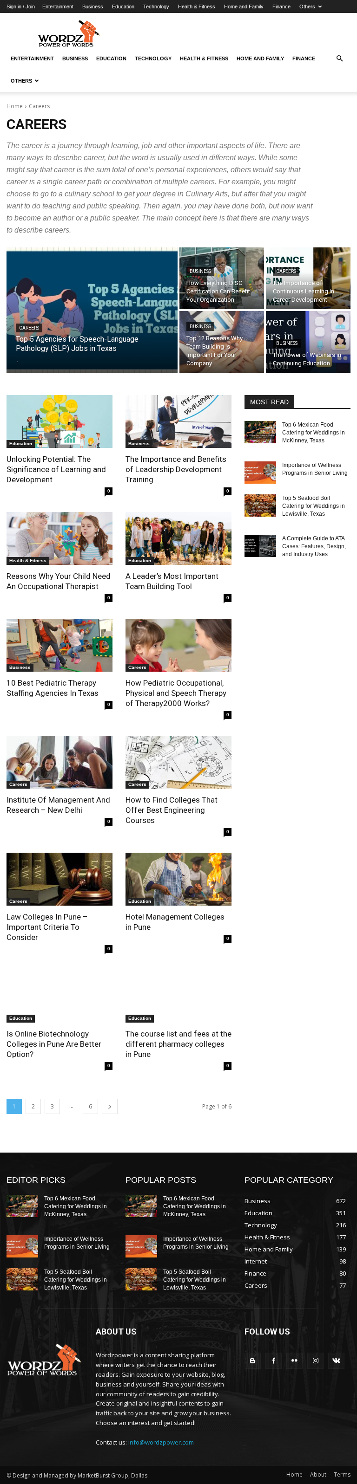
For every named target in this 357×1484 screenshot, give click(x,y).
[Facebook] (273, 1361)
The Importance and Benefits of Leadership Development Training (176, 469)
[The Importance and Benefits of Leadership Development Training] (178, 421)
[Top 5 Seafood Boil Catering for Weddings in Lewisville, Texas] (260, 505)
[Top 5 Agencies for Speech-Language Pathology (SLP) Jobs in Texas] (92, 310)
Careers (29, 327)
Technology (156, 6)
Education (123, 6)
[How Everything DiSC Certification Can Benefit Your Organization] (221, 278)
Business (92, 6)
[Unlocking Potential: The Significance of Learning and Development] (59, 421)
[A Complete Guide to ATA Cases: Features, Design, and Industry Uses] (260, 546)
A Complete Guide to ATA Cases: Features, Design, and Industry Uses (314, 546)
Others (307, 6)
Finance (281, 6)
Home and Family (244, 6)
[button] (339, 58)
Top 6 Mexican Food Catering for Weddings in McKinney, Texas (313, 432)
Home (15, 106)
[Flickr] (294, 1361)
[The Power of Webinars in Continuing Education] (308, 342)
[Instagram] (315, 1361)
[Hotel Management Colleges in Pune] (178, 879)
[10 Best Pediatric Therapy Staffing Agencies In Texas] (59, 645)
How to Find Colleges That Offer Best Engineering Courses (172, 810)
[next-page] (110, 1106)
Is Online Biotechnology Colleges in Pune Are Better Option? (54, 1044)
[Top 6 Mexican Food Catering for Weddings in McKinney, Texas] (260, 432)
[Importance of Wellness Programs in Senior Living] (260, 472)
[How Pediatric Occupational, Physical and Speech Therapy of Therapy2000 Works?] (178, 645)
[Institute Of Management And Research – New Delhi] (59, 762)
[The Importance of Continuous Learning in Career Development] (308, 278)
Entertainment (57, 6)
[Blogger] (253, 1361)
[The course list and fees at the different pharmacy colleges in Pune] (178, 996)
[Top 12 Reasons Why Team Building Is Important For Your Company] (221, 342)
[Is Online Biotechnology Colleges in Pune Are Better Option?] (59, 996)
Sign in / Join (21, 6)
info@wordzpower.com (161, 1442)
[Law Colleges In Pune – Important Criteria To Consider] (59, 879)
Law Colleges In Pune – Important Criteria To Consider (47, 927)
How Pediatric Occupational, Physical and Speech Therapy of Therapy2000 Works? (176, 693)
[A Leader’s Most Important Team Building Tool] (178, 538)
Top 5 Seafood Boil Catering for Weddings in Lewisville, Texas (313, 506)
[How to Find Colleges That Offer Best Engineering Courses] (178, 762)
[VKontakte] (336, 1361)
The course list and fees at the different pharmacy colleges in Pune (178, 1044)
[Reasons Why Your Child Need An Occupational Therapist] (59, 538)
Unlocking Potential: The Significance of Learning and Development (56, 469)
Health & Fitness (196, 6)
